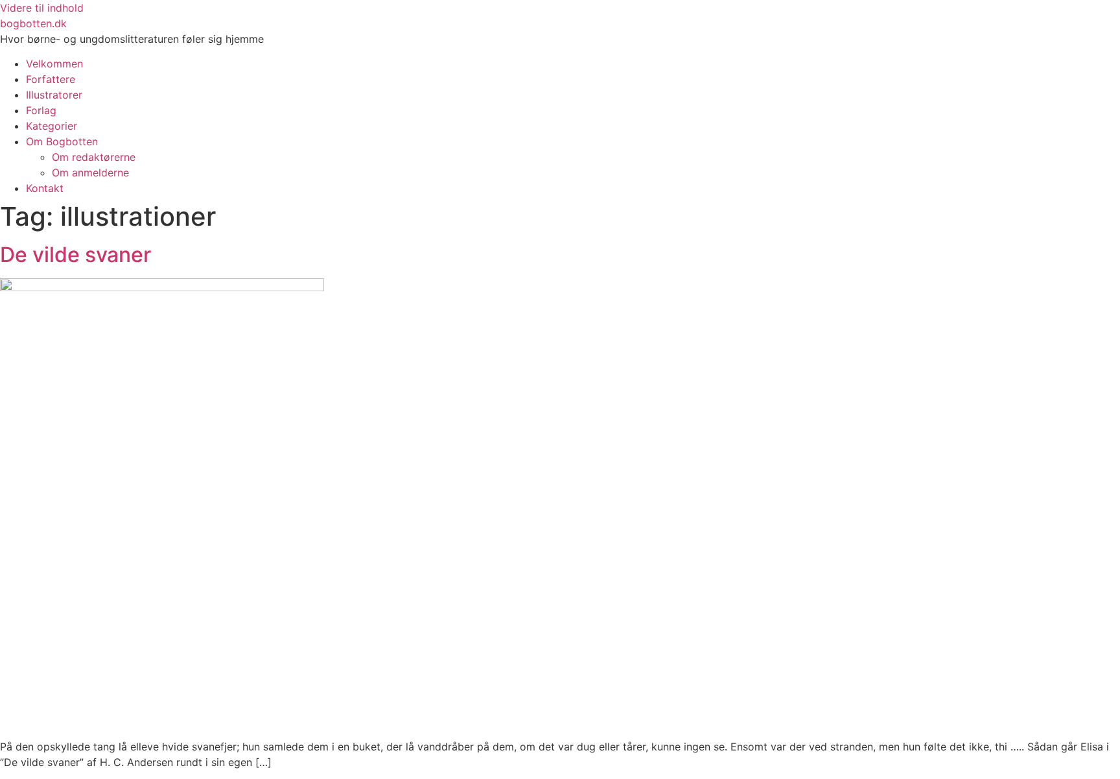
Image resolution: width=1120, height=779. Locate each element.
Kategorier (51, 125)
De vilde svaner (75, 254)
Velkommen (54, 63)
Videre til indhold (42, 7)
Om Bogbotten (62, 141)
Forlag (41, 110)
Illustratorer (54, 94)
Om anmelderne (90, 172)
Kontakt (45, 188)
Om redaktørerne (93, 156)
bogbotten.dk (33, 23)
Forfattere (50, 79)
